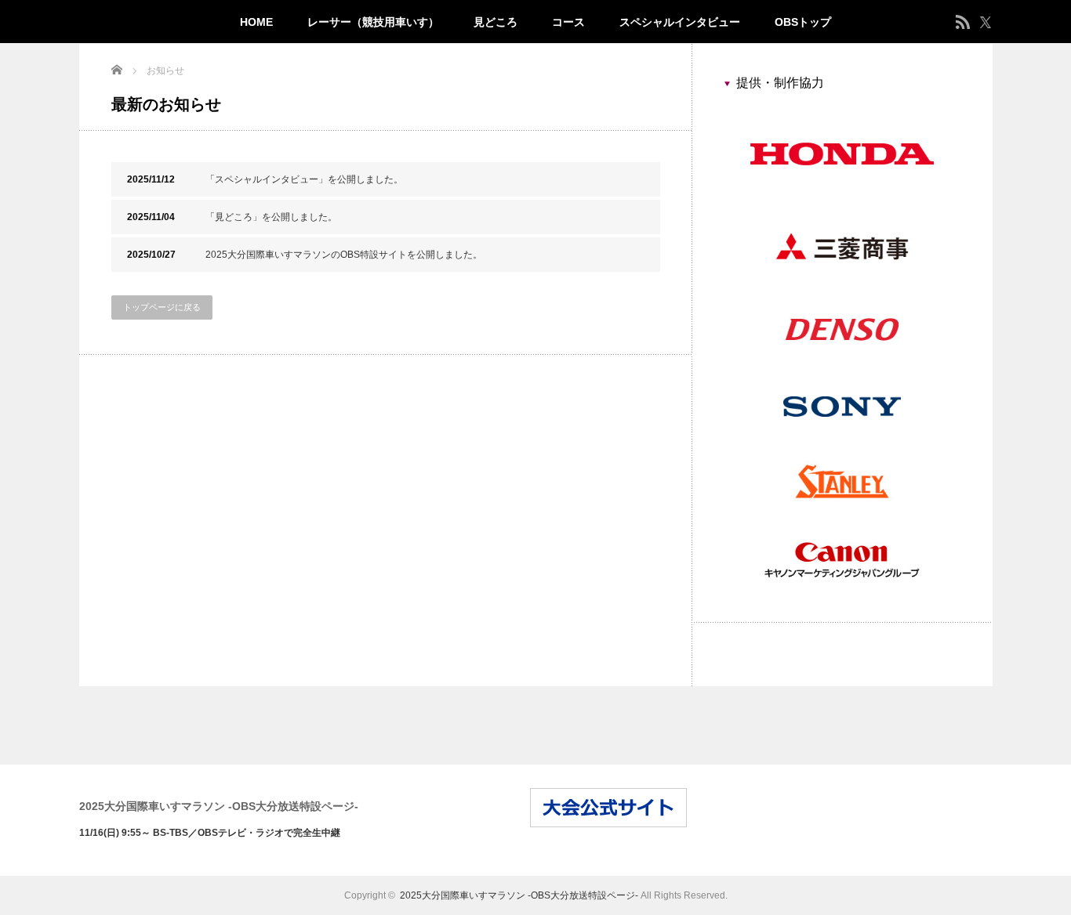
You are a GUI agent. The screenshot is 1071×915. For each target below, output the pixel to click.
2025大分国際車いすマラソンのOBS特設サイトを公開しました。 (304, 254)
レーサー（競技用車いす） (373, 22)
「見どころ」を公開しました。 (232, 217)
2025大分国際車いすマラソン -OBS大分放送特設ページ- (218, 806)
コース (568, 22)
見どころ (495, 22)
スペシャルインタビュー (679, 22)
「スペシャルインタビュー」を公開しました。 (265, 179)
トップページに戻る (162, 307)
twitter (985, 22)
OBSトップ (803, 22)
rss (963, 22)
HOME (256, 22)
